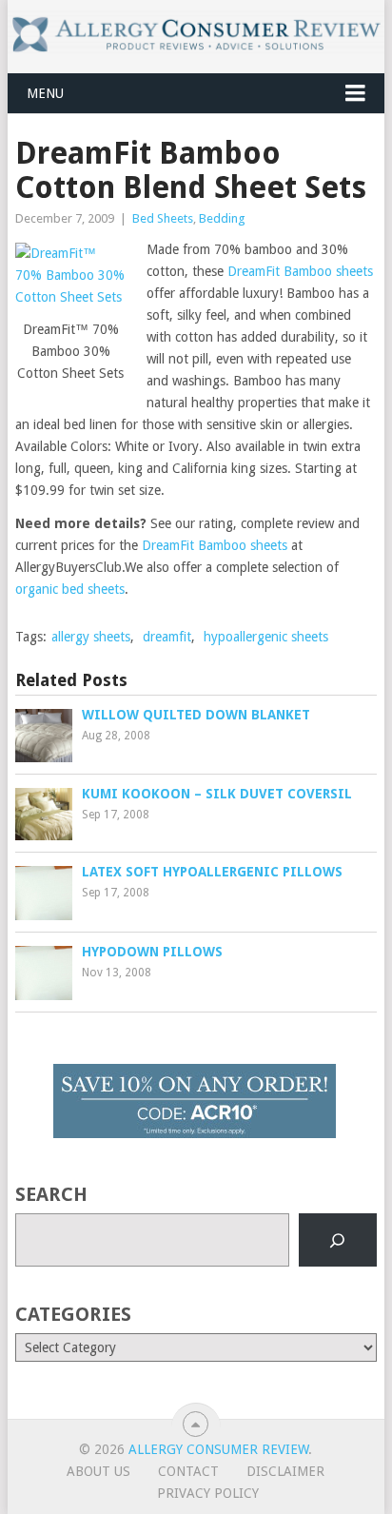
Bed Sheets (162, 218)
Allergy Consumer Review (218, 1449)
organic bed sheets (70, 589)
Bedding (222, 218)
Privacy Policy (208, 1493)
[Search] (338, 1240)
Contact (188, 1471)
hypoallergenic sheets (266, 636)
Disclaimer (285, 1471)
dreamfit (167, 636)
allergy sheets (90, 636)
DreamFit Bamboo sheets (300, 271)
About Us (98, 1471)
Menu (45, 93)
